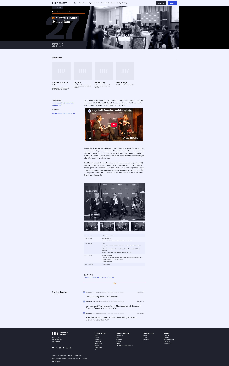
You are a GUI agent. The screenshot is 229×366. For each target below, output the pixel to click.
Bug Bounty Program (77, 355)
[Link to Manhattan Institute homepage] (60, 334)
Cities (96, 335)
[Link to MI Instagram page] (67, 348)
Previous (88, 202)
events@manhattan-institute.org (63, 113)
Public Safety (98, 347)
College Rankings (122, 3)
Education (98, 341)
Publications (119, 335)
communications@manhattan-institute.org (99, 277)
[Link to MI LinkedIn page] (60, 348)
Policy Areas (82, 3)
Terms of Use (55, 355)
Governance (98, 343)
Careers (145, 337)
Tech (96, 349)
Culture (97, 337)
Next (140, 202)
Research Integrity (169, 339)
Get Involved (105, 3)
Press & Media (168, 343)
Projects (118, 343)
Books (117, 337)
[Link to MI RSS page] (70, 348)
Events (145, 335)
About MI (166, 335)
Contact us (167, 341)
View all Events (57, 7)
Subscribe (145, 339)
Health (58, 12)
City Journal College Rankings (124, 345)
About (113, 3)
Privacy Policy (62, 355)
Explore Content (94, 3)
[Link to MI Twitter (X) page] (56, 348)
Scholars (166, 337)
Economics (98, 339)
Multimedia (119, 339)
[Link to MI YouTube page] (63, 348)
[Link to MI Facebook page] (53, 348)
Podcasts (118, 341)
